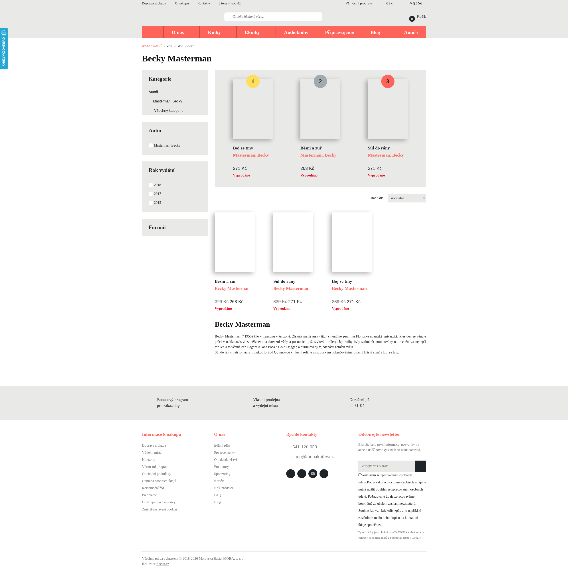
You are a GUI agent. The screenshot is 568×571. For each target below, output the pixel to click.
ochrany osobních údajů (372, 537)
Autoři (158, 45)
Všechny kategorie (168, 110)
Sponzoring (222, 474)
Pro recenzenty (224, 452)
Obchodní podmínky (156, 474)
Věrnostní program (155, 467)
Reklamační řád (153, 488)
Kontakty (204, 3)
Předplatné (149, 495)
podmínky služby (400, 537)
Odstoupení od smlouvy (159, 502)
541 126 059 (304, 446)
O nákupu (182, 3)
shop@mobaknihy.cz (313, 456)
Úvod (146, 45)
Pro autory (221, 467)
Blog (217, 502)
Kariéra (219, 481)
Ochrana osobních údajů (159, 481)
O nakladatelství (225, 459)
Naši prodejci (223, 488)
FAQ (217, 495)
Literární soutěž (230, 3)
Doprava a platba (154, 3)
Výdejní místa (152, 452)
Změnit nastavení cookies (160, 509)
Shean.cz (162, 564)
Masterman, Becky (167, 101)
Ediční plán (222, 445)
